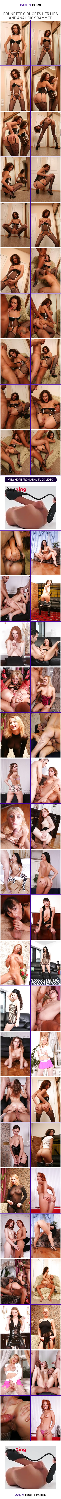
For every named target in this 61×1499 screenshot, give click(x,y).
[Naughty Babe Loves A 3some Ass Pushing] (45, 1008)
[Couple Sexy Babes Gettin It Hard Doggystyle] (15, 553)
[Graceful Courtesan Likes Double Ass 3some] (45, 1099)
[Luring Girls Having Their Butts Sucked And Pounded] (15, 1145)
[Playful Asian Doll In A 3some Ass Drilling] (15, 1190)
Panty (30, 5)
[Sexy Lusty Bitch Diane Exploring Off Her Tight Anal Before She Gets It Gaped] (15, 1418)
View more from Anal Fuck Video (30, 479)
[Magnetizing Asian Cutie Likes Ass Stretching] (45, 1236)
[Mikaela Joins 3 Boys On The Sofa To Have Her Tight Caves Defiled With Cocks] (45, 735)
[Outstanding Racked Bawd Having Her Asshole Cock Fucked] (15, 1008)
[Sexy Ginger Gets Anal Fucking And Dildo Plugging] (15, 644)
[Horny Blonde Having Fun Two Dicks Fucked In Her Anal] (15, 689)
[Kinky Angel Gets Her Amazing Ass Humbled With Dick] (45, 781)
